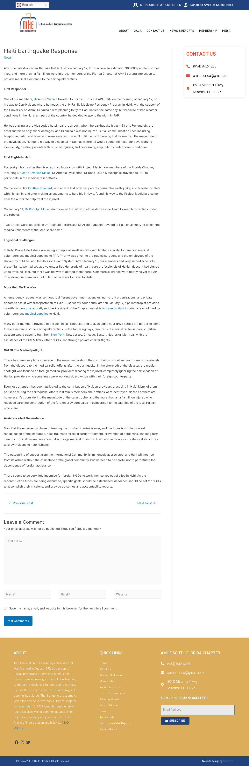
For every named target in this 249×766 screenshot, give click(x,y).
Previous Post (21, 503)
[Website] (137, 595)
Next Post (146, 503)
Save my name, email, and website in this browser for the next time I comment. (63, 608)
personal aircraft (30, 308)
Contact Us (156, 30)
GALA (138, 30)
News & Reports (182, 30)
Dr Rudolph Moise (37, 209)
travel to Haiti (115, 308)
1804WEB (228, 761)
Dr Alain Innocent (40, 188)
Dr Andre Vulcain (45, 99)
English (27, 4)
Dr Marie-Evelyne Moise (34, 173)
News (8, 57)
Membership (208, 30)
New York (57, 334)
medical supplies (36, 313)
